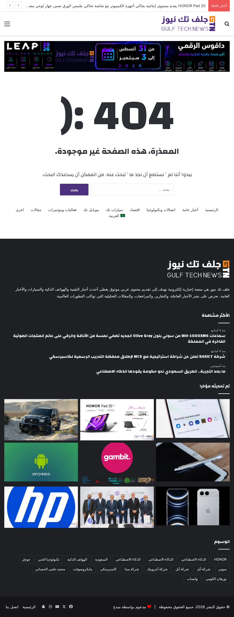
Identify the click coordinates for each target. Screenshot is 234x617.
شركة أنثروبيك (157, 569)
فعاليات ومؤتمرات (62, 209)
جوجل (26, 559)
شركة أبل (182, 569)
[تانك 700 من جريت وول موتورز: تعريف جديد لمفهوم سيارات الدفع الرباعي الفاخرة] (41, 420)
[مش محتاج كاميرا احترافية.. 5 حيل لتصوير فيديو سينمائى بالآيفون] (193, 506)
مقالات (36, 209)
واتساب (192, 579)
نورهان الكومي (216, 579)
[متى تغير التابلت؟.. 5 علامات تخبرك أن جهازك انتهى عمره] (193, 462)
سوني (222, 569)
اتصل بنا (12, 606)
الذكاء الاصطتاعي (193, 559)
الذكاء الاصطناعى (160, 559)
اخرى (20, 209)
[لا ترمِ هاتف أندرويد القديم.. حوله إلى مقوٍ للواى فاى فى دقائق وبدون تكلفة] (41, 462)
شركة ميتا (132, 569)
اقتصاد (135, 209)
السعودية (101, 559)
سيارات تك (114, 209)
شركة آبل (203, 569)
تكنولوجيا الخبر (48, 559)
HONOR (220, 559)
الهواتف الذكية (77, 559)
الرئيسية (211, 209)
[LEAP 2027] (117, 56)
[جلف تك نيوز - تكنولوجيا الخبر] (188, 23)
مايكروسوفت (82, 569)
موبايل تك (91, 209)
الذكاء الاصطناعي (128, 559)
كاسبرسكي (108, 569)
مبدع (117, 606)
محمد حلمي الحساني (50, 569)
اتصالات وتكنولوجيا (161, 209)
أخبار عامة (190, 209)
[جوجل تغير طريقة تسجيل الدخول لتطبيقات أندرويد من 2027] (193, 418)
